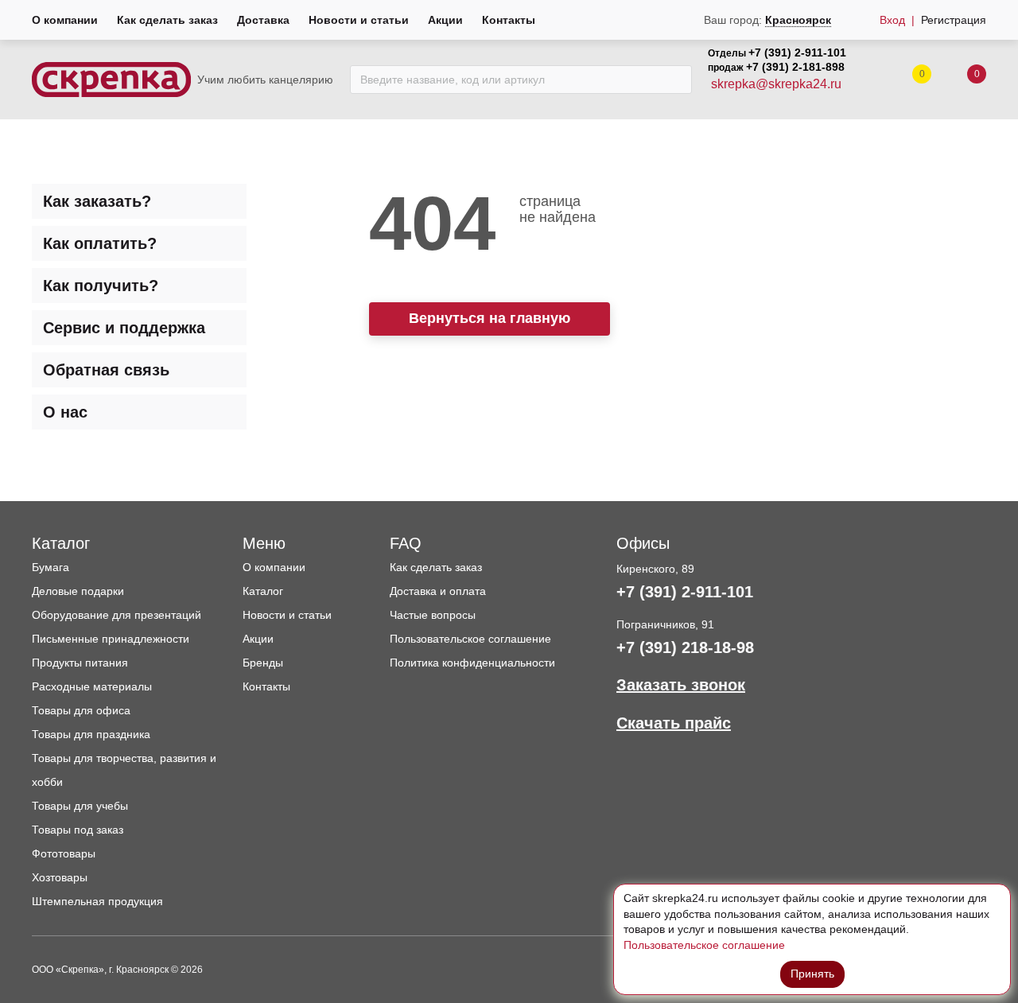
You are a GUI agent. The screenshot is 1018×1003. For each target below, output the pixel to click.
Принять (812, 973)
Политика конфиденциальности (472, 662)
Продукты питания (80, 662)
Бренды (263, 662)
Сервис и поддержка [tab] (124, 327)
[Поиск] (675, 79)
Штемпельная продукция (97, 901)
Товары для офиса (81, 710)
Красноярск (798, 20)
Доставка (263, 20)
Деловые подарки (78, 591)
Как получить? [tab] (100, 285)
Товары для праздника (91, 734)
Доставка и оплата (438, 591)
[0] (961, 80)
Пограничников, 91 (665, 624)
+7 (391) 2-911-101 (797, 52)
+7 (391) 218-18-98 (685, 647)
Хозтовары (59, 877)
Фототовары (63, 853)
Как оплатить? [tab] (100, 243)
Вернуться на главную (489, 318)
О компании (65, 20)
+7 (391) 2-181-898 (795, 66)
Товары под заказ (77, 829)
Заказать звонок (680, 685)
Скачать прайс (673, 723)
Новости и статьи (359, 20)
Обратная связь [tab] (106, 370)
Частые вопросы (433, 614)
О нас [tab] (65, 412)
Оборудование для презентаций (116, 614)
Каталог (263, 591)
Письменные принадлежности (110, 638)
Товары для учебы (80, 805)
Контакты (508, 20)
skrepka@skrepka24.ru (776, 84)
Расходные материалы (92, 686)
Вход (892, 20)
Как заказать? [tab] (97, 201)
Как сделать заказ (167, 20)
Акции (445, 20)
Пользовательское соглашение (470, 638)
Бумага (50, 567)
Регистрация (953, 20)
